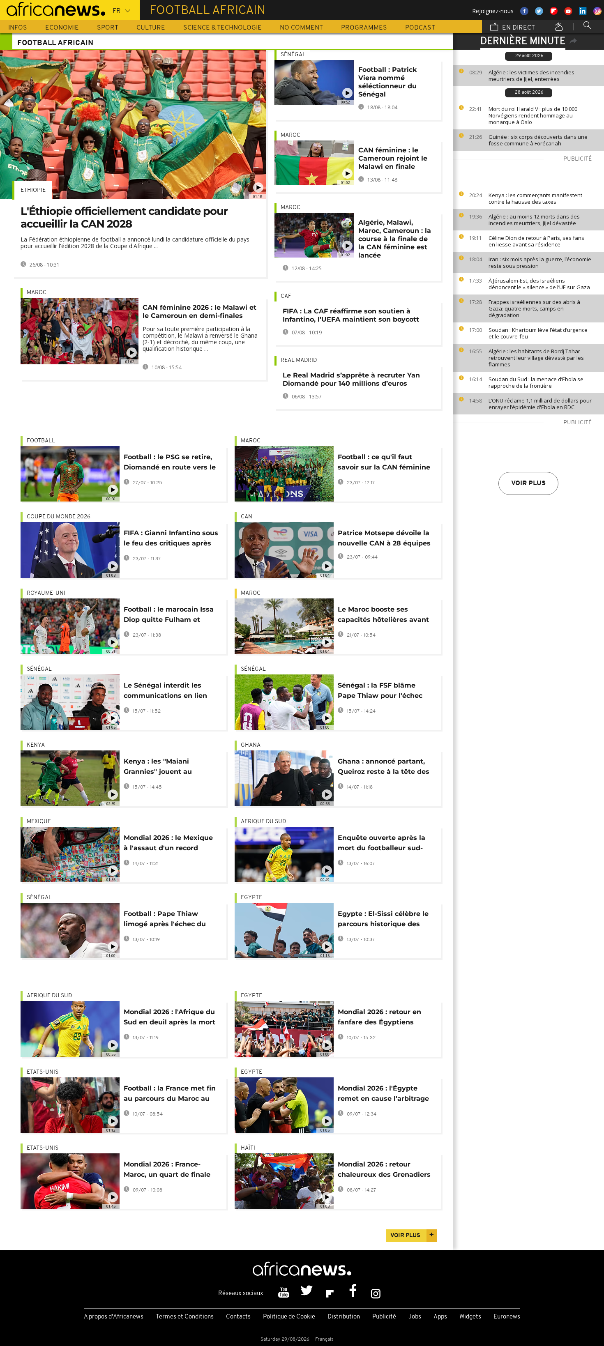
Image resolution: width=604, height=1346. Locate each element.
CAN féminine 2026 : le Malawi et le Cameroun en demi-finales (199, 312)
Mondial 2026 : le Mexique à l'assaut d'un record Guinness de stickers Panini (168, 844)
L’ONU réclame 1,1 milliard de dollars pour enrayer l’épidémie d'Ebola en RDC (540, 403)
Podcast (420, 28)
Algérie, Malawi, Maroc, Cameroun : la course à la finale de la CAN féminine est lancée (394, 239)
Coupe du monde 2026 (58, 517)
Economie (62, 28)
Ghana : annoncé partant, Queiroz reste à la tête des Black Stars (383, 767)
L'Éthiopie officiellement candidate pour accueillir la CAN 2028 (124, 217)
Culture (150, 28)
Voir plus (528, 483)
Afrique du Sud (263, 822)
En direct (517, 28)
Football (41, 441)
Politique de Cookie (289, 1317)
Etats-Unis (42, 1072)
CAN (246, 517)
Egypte (251, 898)
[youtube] (284, 1292)
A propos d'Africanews (113, 1317)
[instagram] (375, 1292)
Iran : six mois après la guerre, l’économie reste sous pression (540, 262)
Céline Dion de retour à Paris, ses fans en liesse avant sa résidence (536, 241)
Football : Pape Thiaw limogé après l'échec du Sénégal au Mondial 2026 (167, 920)
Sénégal (293, 55)
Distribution (343, 1317)
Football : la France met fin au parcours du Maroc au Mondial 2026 (170, 1094)
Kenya (36, 745)
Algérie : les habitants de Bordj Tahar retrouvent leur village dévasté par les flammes (536, 358)
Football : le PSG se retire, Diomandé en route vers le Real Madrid (170, 463)
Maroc (36, 293)
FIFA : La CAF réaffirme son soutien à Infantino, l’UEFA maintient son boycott (351, 315)
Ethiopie (33, 190)
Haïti (248, 1148)
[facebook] (353, 1292)
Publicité (384, 1317)
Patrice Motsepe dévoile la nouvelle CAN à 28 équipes (384, 538)
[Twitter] (307, 1292)
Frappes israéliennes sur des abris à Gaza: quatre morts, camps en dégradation (534, 308)
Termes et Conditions (185, 1317)
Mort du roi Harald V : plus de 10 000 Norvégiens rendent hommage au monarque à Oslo (533, 115)
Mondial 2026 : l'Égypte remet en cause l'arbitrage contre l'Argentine (383, 1094)
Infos (17, 28)
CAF (286, 296)
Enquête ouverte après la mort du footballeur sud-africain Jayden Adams (381, 844)
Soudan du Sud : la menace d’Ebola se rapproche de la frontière (536, 382)
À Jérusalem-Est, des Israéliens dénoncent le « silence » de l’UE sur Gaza (539, 283)
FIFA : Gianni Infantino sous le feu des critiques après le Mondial (171, 539)
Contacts (238, 1317)
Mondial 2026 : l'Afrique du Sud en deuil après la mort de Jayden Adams (169, 1018)
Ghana (251, 745)
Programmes (364, 28)
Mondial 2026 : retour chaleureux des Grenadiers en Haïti (384, 1170)
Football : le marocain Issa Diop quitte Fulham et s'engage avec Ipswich (169, 615)
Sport (107, 28)
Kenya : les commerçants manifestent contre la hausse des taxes (535, 198)
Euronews (506, 1317)
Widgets (470, 1317)
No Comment (301, 28)
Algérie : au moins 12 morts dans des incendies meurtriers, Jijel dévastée (534, 219)
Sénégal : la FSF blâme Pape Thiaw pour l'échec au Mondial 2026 (380, 691)
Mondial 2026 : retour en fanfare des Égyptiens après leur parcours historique (379, 1018)
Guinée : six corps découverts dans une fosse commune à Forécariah (538, 140)
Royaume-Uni (46, 593)
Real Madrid (299, 360)
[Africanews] (52, 8)
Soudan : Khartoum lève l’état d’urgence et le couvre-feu (538, 333)
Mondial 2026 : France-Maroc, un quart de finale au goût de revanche (167, 1170)
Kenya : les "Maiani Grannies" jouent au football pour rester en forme (162, 767)
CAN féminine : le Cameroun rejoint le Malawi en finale (392, 158)
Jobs (414, 1317)
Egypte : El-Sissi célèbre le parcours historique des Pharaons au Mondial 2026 (383, 920)
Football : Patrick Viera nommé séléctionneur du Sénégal (387, 82)
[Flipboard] (330, 1292)
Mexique (39, 822)
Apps (440, 1317)
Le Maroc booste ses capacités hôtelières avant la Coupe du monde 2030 (383, 615)
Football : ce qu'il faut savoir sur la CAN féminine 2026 (384, 463)
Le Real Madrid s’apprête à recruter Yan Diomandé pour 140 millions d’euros (351, 379)
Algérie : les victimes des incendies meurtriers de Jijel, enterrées (531, 75)
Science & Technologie (222, 28)
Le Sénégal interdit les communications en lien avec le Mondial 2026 (165, 691)
